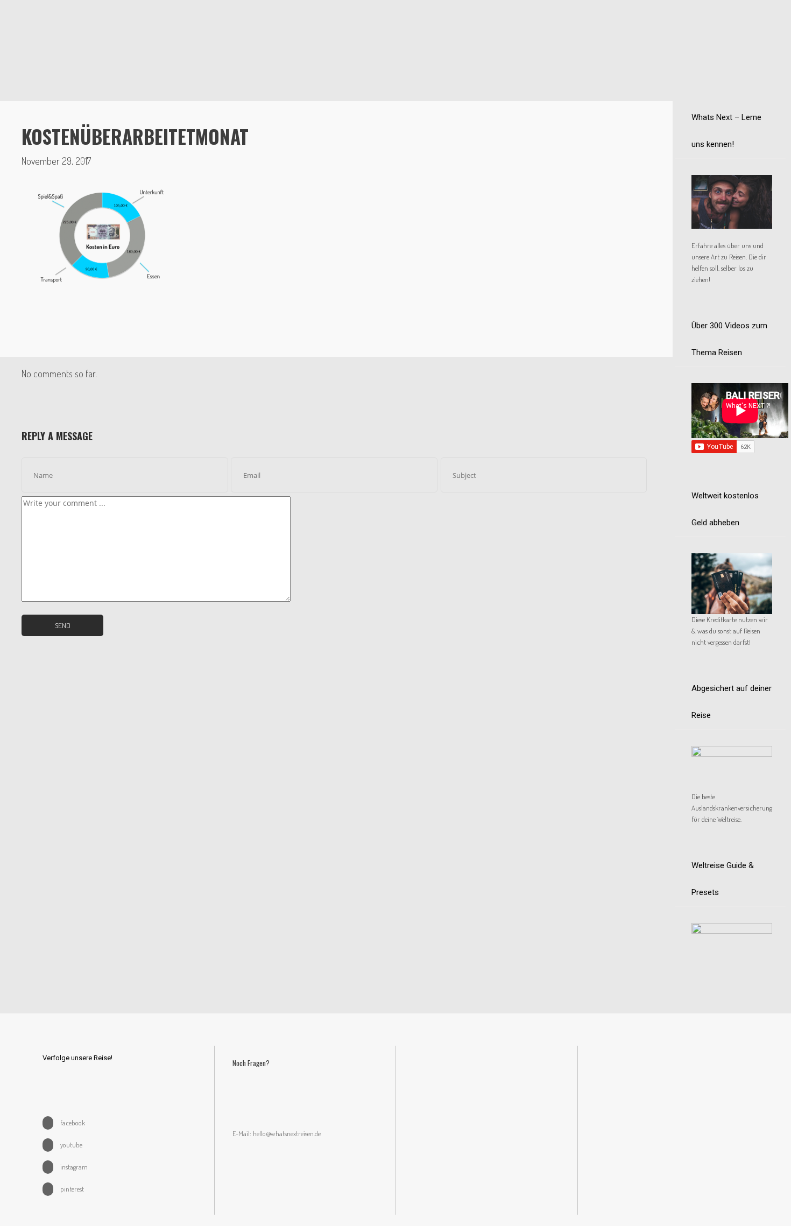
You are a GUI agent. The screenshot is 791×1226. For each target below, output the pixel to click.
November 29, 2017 (56, 161)
